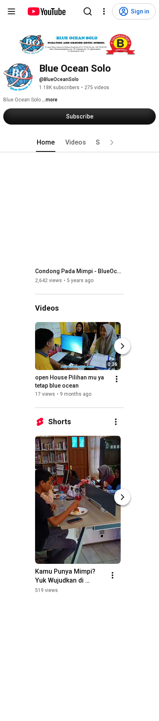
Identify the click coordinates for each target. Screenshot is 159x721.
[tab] (45, 142)
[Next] (122, 346)
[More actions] (116, 379)
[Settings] (104, 11)
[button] (111, 142)
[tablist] (79, 142)
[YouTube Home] (46, 11)
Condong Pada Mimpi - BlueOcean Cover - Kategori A (79, 271)
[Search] (88, 11)
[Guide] (11, 11)
